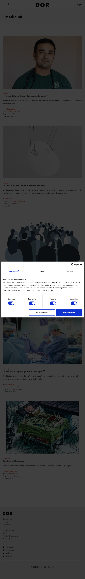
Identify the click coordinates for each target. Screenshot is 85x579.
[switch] (32, 303)
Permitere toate (69, 312)
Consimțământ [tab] (14, 271)
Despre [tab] (70, 271)
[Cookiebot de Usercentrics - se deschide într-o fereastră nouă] (72, 264)
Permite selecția (42, 312)
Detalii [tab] (42, 271)
